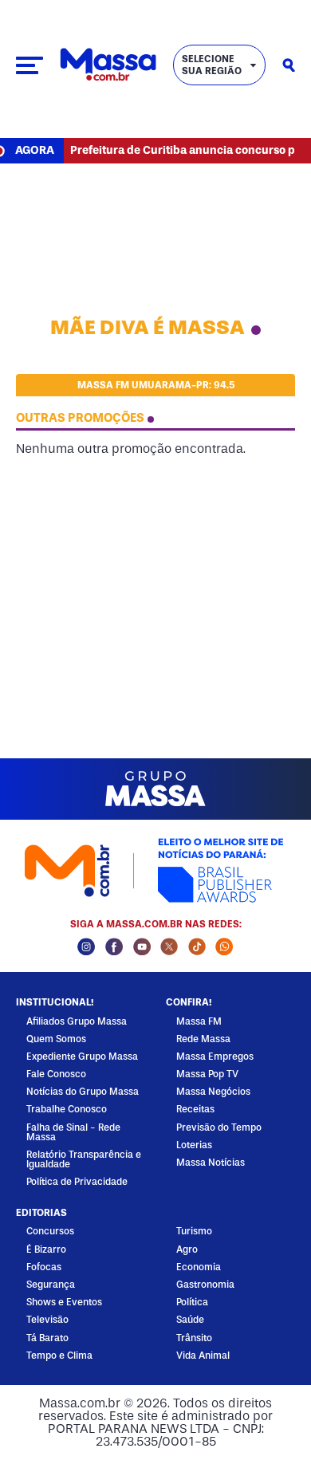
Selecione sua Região (212, 64)
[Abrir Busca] (288, 65)
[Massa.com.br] (108, 65)
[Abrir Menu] (29, 65)
